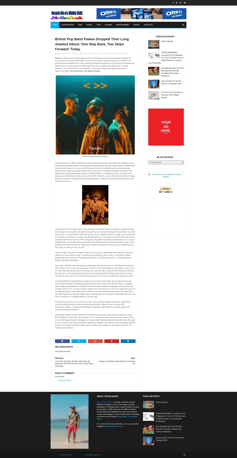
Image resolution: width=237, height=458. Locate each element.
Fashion (108, 25)
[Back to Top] (184, 455)
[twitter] (176, 3)
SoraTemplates (66, 455)
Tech (99, 25)
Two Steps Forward (120, 53)
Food (80, 25)
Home (55, 25)
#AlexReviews (67, 25)
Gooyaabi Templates (93, 455)
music (100, 53)
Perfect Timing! (167, 41)
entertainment (86, 53)
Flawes (94, 53)
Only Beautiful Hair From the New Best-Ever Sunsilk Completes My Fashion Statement (169, 429)
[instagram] (184, 3)
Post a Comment (64, 380)
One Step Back (108, 53)
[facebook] (173, 3)
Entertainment (122, 25)
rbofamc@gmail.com (113, 426)
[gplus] (181, 3)
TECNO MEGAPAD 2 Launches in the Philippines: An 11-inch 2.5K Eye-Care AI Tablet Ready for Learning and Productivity (165, 57)
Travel (89, 25)
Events (136, 25)
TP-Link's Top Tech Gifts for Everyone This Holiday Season (172, 94)
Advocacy (148, 25)
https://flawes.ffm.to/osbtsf (99, 156)
